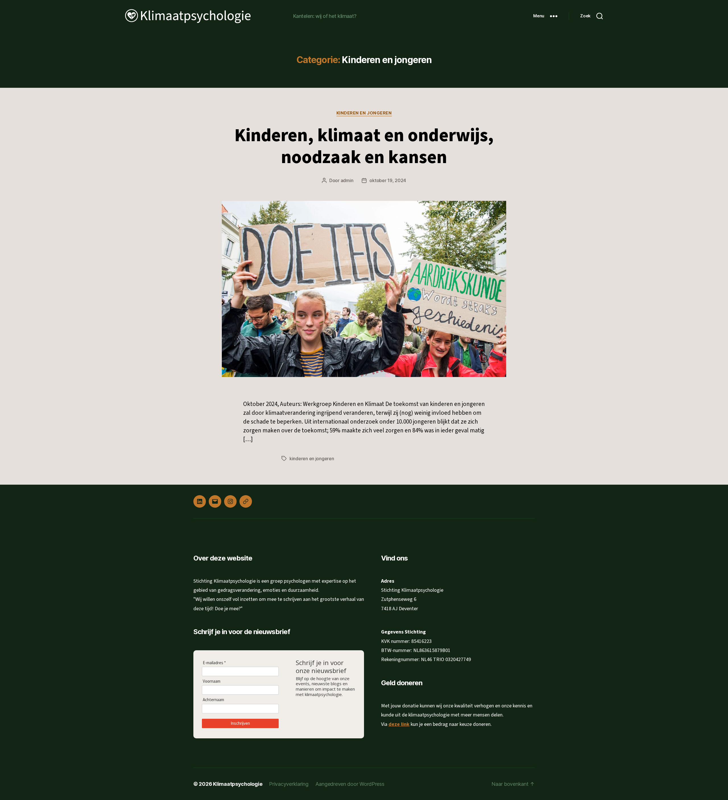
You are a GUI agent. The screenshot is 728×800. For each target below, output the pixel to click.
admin (347, 180)
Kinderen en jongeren (364, 113)
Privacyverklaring (288, 784)
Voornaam (211, 681)
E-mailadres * (214, 662)
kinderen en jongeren (311, 458)
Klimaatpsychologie (237, 784)
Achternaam (213, 699)
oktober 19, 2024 (387, 180)
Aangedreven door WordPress (349, 784)
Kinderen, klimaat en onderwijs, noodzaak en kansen (364, 146)
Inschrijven (240, 723)
